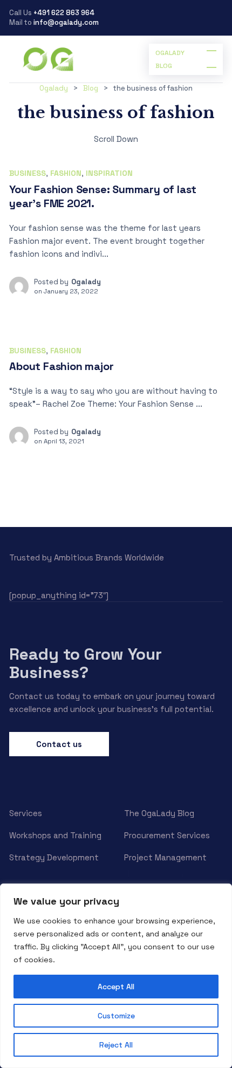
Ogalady (86, 281)
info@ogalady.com (66, 22)
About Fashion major (61, 366)
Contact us (59, 744)
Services (25, 813)
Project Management (165, 857)
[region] (116, 976)
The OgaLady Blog (159, 813)
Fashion (65, 173)
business (27, 173)
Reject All (116, 1045)
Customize (116, 1016)
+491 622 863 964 (63, 12)
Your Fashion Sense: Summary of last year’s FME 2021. (102, 196)
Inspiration (109, 173)
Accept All (116, 986)
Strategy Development (54, 857)
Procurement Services (167, 835)
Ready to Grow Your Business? (85, 663)
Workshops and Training (55, 835)
